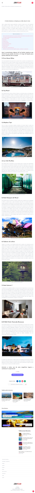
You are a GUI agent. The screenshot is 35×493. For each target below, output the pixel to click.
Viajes (3, 475)
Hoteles (18, 371)
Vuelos (3, 477)
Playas (3, 469)
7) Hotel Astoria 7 (5, 46)
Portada (3, 6)
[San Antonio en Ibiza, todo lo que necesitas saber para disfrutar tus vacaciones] (20, 439)
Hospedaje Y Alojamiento (6, 461)
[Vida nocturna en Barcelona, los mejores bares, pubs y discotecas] (20, 443)
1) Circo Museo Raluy (5, 38)
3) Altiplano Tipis (5, 41)
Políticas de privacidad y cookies (17, 489)
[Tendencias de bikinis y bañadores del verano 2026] (20, 434)
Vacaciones (3, 473)
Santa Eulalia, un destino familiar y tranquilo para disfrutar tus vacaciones (26, 448)
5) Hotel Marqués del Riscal (6, 43)
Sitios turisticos (4, 471)
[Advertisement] (17, 14)
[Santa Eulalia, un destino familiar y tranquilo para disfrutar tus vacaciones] (20, 448)
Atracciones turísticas (5, 459)
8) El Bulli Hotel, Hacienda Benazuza (8, 47)
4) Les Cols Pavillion (5, 42)
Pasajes (3, 467)
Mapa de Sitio (17, 488)
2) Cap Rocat (4, 39)
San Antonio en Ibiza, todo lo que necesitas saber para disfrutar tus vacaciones (28, 438)
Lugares (3, 465)
